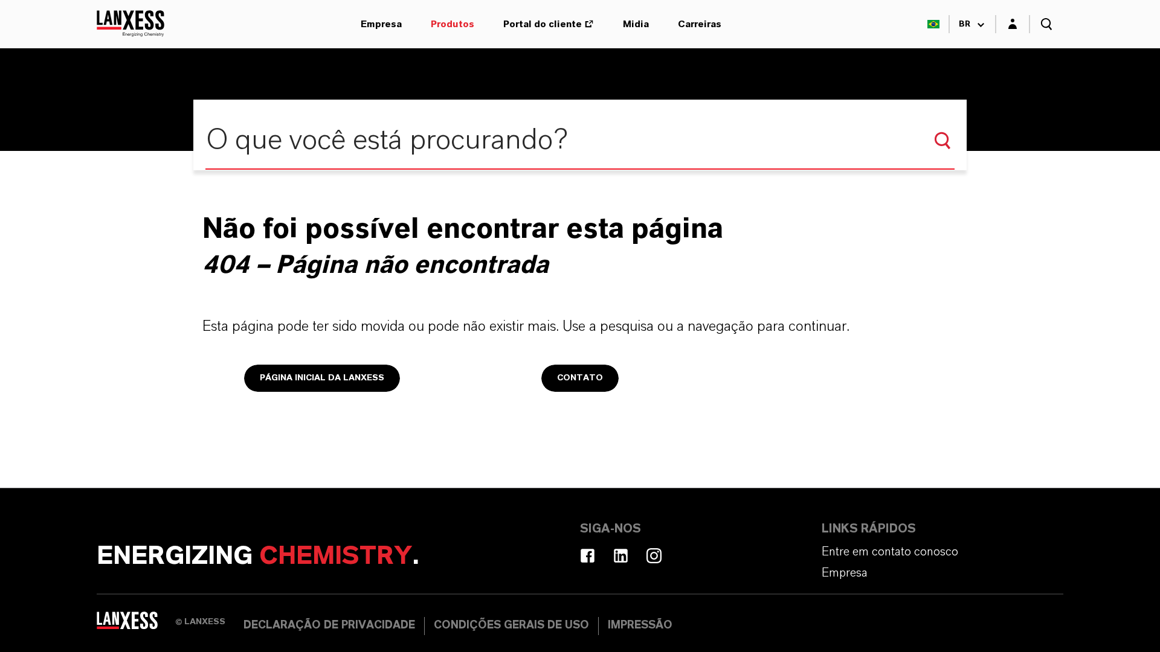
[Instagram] (654, 555)
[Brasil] (933, 24)
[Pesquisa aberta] (1046, 24)
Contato (580, 378)
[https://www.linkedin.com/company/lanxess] (620, 555)
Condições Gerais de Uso (511, 625)
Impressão (640, 625)
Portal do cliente (542, 24)
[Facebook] (587, 555)
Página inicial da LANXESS (322, 378)
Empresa (381, 24)
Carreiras (699, 24)
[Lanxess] (136, 625)
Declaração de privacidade (329, 625)
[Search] (942, 141)
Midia (636, 24)
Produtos (452, 24)
